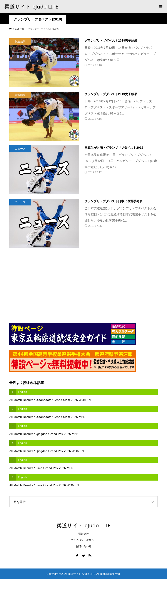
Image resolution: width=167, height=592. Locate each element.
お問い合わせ (83, 546)
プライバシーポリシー (83, 540)
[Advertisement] (42, 286)
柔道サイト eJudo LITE (31, 6)
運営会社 (83, 533)
